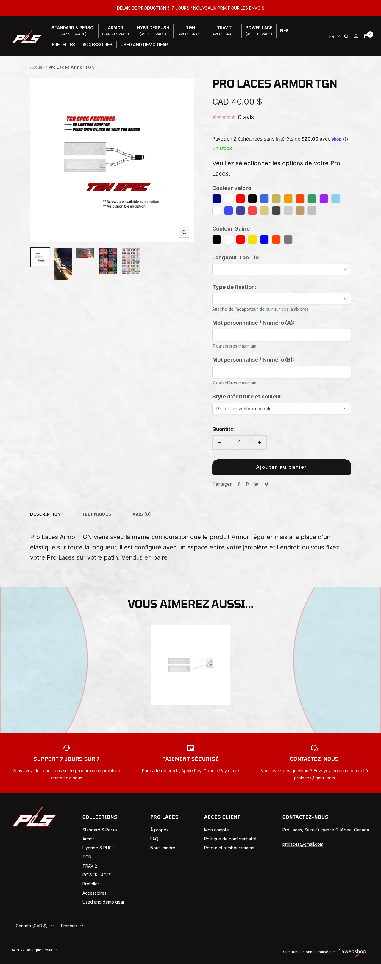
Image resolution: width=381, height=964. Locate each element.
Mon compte (216, 829)
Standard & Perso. (100, 829)
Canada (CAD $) (32, 925)
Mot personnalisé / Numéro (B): (253, 359)
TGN (190, 30)
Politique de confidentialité (230, 838)
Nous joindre (162, 847)
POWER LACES (97, 874)
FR (331, 36)
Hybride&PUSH (153, 30)
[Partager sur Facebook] (239, 484)
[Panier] (366, 36)
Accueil (37, 67)
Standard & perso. (72, 30)
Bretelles (63, 44)
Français (69, 925)
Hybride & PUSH (98, 847)
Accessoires (98, 44)
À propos (159, 829)
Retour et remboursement (229, 847)
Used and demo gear (103, 901)
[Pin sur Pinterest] (247, 484)
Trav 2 (224, 30)
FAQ (154, 838)
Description (45, 514)
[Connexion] (356, 36)
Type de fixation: (234, 287)
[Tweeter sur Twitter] (256, 484)
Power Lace (259, 30)
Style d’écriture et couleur (247, 396)
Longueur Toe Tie (235, 257)
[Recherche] (346, 36)
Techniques (96, 514)
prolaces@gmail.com (302, 844)
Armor (115, 30)
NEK (284, 30)
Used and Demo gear (144, 44)
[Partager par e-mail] (266, 484)
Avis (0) (142, 514)
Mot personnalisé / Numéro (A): (253, 323)
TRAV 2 (89, 865)
